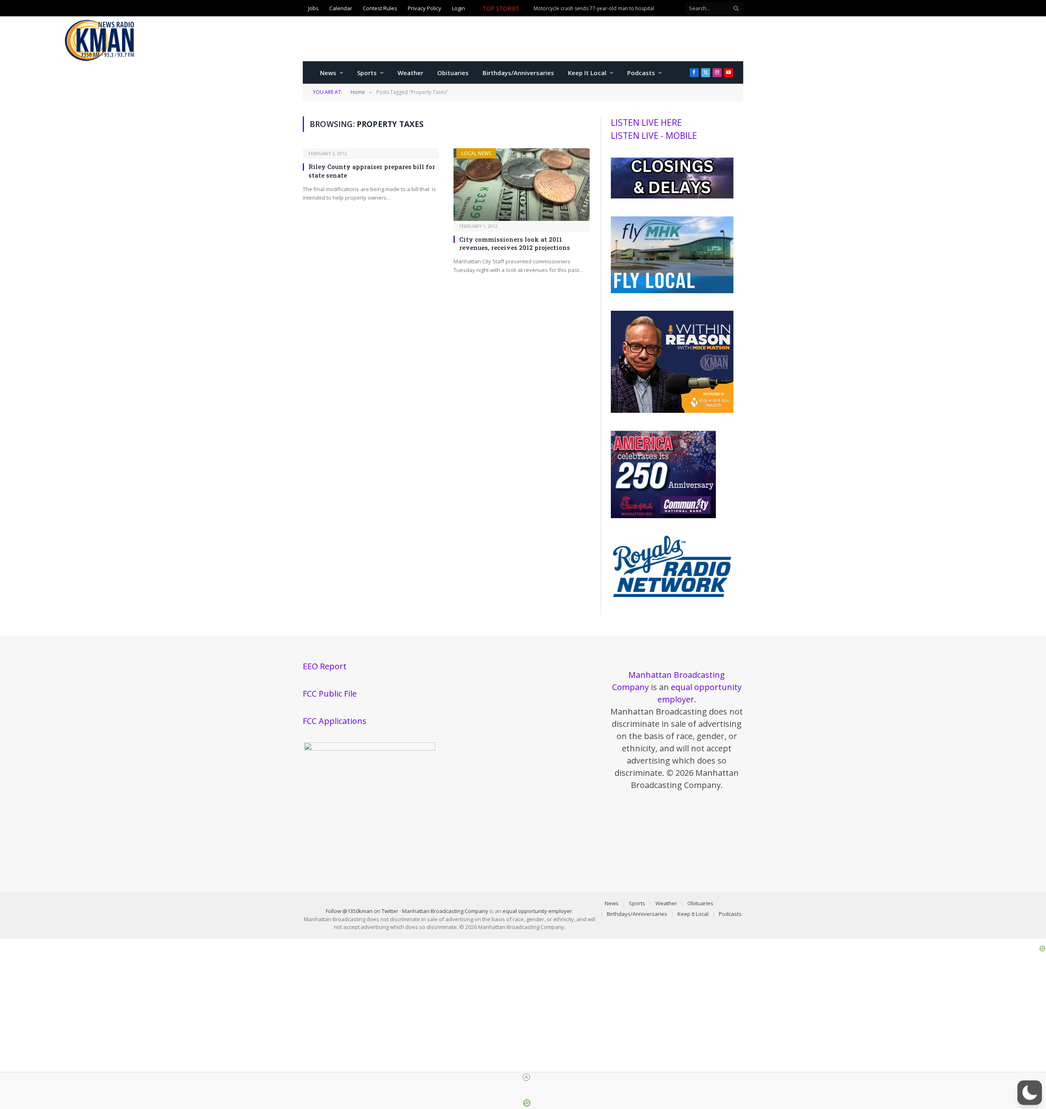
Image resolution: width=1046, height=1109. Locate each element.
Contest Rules (380, 8)
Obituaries (453, 73)
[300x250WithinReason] (672, 410)
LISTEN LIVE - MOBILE (654, 135)
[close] (526, 1077)
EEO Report (324, 666)
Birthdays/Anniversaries (518, 73)
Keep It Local (587, 73)
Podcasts (641, 73)
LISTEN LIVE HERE (646, 122)
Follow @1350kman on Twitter (362, 911)
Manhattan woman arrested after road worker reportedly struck (556, 13)
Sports (367, 73)
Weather (410, 73)
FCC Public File (330, 693)
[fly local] (672, 291)
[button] (1029, 1092)
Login (458, 8)
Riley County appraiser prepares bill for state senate (371, 171)
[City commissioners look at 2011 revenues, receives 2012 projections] (522, 184)
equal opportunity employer (537, 911)
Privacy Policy (424, 8)
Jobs (313, 8)
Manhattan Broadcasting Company (445, 911)
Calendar (340, 8)
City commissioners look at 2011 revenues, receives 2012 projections (514, 243)
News (328, 73)
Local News (476, 153)
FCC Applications (335, 720)
